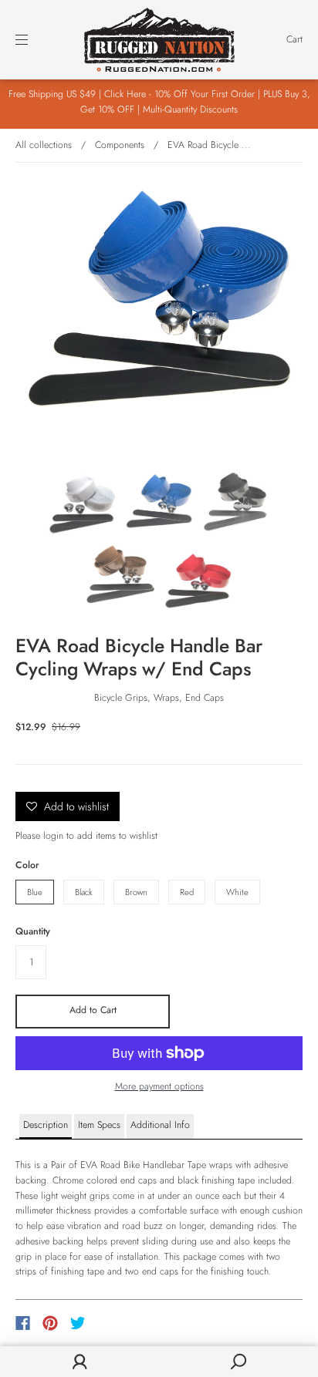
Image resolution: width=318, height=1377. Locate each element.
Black (84, 892)
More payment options (159, 1086)
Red (187, 892)
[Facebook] (22, 1323)
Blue (34, 892)
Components (119, 145)
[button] (45, 1126)
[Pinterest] (50, 1323)
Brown (136, 892)
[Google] (109, 1323)
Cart (294, 39)
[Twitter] (78, 1323)
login (53, 836)
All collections (43, 145)
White (237, 892)
